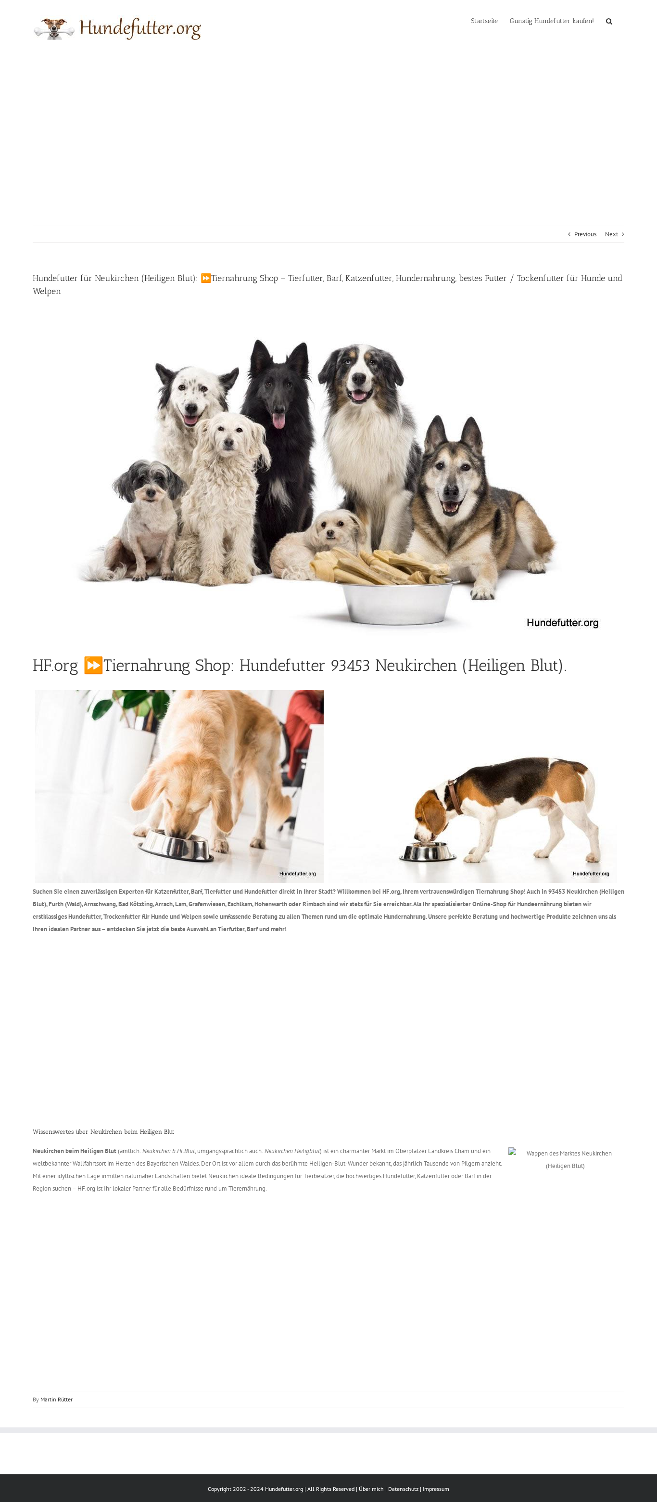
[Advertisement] (328, 127)
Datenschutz (403, 1488)
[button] (609, 20)
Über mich (371, 1488)
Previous (585, 234)
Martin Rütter (56, 1399)
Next (611, 234)
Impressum (436, 1488)
